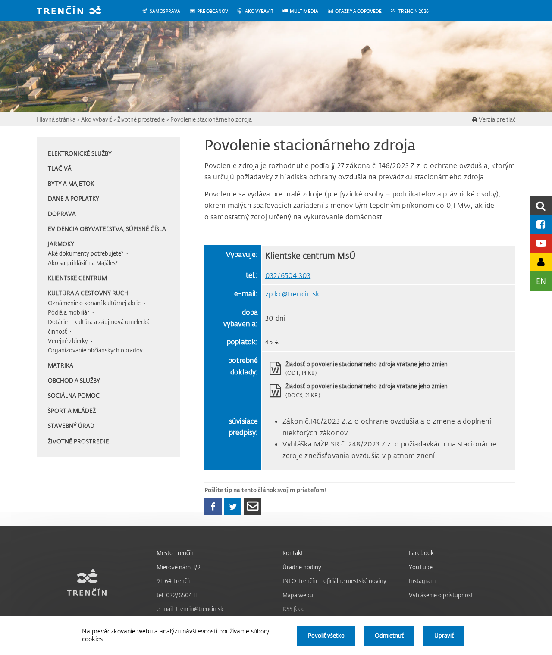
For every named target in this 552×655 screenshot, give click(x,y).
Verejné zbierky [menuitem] (68, 340)
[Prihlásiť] (541, 262)
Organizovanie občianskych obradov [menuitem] (95, 350)
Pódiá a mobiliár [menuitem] (68, 312)
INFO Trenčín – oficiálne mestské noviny (334, 580)
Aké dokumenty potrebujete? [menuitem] (85, 253)
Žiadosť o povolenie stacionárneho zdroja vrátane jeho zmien (366, 364)
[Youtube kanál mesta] (541, 243)
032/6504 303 (287, 275)
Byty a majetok (71, 183)
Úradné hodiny (301, 567)
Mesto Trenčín (175, 552)
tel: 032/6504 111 (177, 595)
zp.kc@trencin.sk (292, 294)
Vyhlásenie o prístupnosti (441, 595)
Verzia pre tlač (496, 119)
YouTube (421, 567)
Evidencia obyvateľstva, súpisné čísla (107, 228)
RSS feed (293, 608)
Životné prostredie (141, 119)
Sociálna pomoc (74, 395)
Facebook (421, 552)
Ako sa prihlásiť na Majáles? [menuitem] (83, 262)
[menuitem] (165, 11)
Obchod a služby (74, 380)
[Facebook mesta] (541, 224)
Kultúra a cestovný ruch (88, 292)
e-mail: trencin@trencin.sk (190, 608)
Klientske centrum (77, 277)
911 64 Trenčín (174, 580)
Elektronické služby (80, 153)
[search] (541, 205)
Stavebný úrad (71, 425)
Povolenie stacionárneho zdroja (211, 119)
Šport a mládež (72, 410)
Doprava (62, 213)
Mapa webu (297, 595)
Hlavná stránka (56, 119)
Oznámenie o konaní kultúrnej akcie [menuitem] (94, 302)
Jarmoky (61, 243)
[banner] (75, 11)
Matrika (60, 365)
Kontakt (292, 552)
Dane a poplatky (73, 198)
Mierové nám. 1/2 (179, 567)
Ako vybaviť (96, 119)
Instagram (422, 580)
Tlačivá (60, 168)
